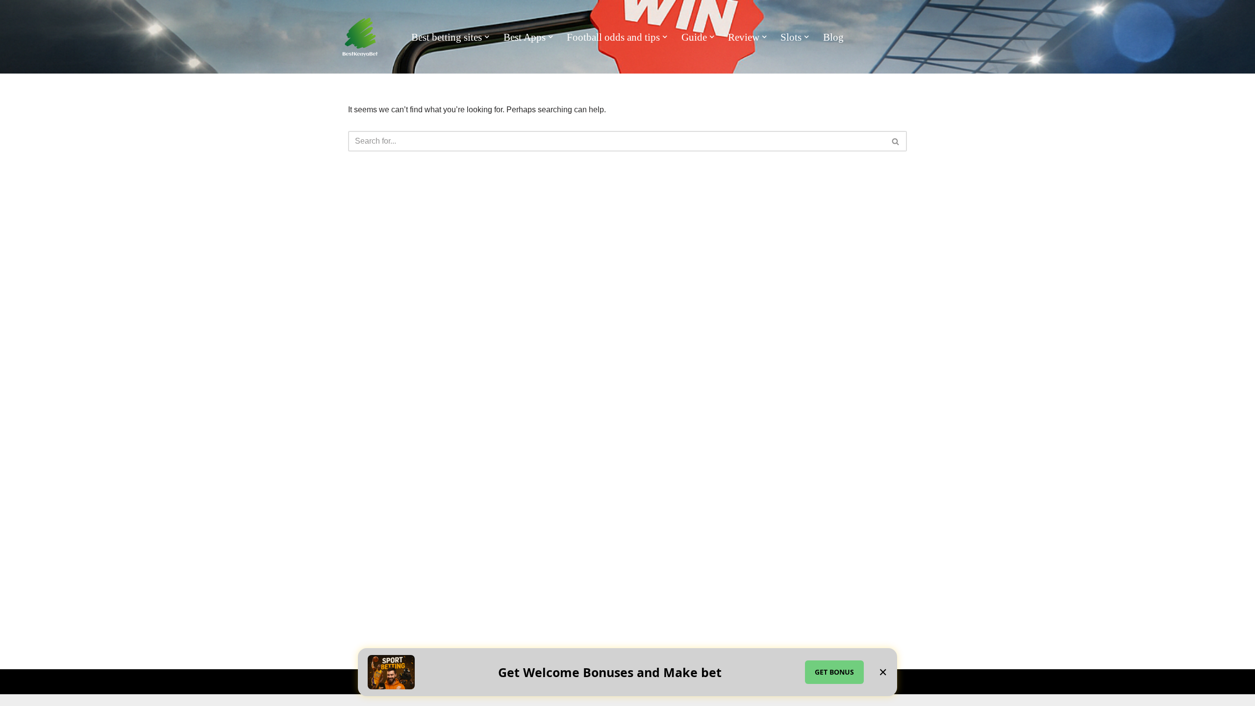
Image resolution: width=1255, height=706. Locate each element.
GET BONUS (834, 672)
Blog (833, 37)
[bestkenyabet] (360, 37)
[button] (486, 36)
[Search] (896, 141)
